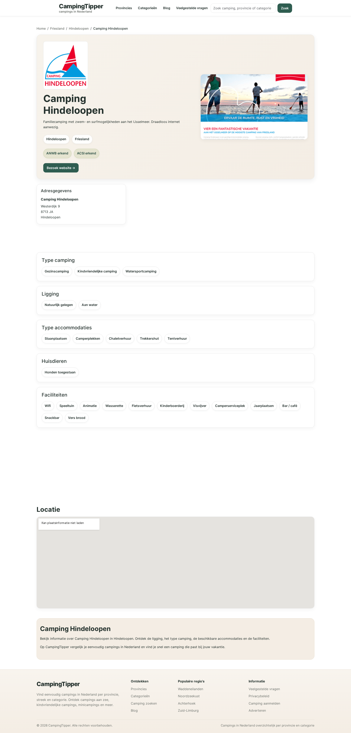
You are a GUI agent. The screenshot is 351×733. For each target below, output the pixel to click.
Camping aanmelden (264, 703)
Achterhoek (187, 703)
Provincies (124, 8)
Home (41, 28)
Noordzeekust (189, 696)
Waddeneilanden (190, 689)
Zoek (285, 8)
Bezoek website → (61, 168)
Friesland (57, 28)
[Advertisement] (222, 215)
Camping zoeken (144, 703)
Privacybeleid (259, 696)
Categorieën (147, 8)
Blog (166, 8)
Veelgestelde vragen (192, 8)
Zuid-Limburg (188, 710)
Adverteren (257, 710)
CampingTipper (58, 683)
